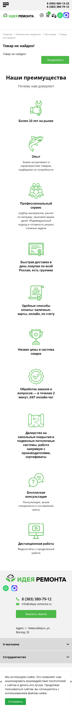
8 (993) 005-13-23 (58, 3)
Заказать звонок (36, 614)
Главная (7, 34)
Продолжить (55, 60)
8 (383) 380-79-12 (58, 6)
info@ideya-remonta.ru (37, 604)
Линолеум (50, 34)
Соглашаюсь (15, 701)
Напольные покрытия (28, 34)
